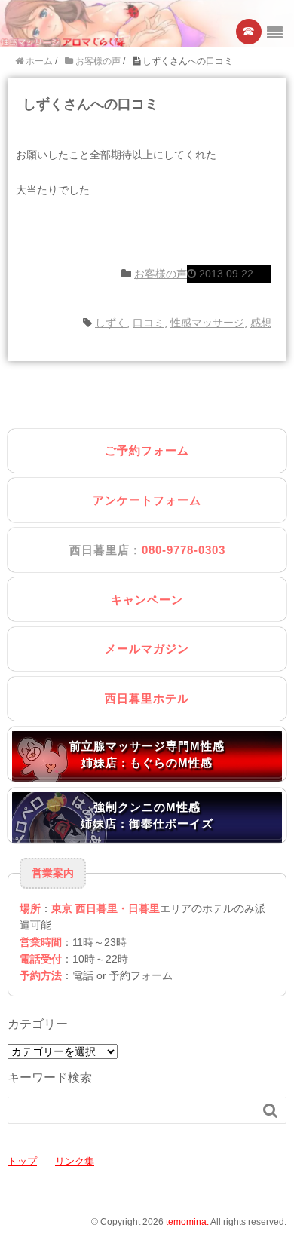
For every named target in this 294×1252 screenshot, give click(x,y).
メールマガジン (147, 648)
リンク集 (74, 1161)
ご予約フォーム (147, 450)
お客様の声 (160, 274)
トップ (22, 1161)
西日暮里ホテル (147, 698)
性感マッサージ (207, 323)
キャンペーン (147, 599)
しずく (111, 323)
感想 (260, 323)
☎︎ (249, 31)
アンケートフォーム (147, 500)
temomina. (187, 1222)
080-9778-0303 (183, 549)
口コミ (148, 323)
